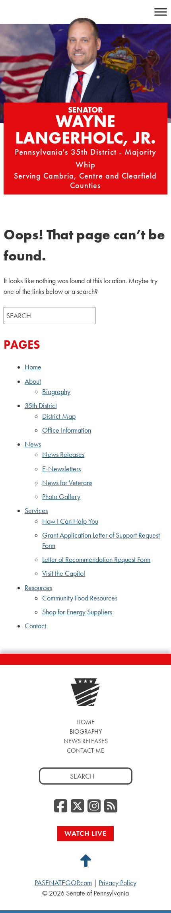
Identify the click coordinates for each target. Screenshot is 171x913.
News (33, 444)
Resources (38, 587)
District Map (59, 416)
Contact (35, 626)
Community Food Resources (79, 598)
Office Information (66, 430)
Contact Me (85, 750)
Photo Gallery (61, 496)
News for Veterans (67, 482)
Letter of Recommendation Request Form (96, 559)
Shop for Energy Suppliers (77, 612)
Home (33, 367)
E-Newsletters (61, 468)
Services (36, 510)
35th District (41, 405)
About (33, 381)
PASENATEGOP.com (63, 882)
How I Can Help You (70, 521)
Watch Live (85, 833)
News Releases (63, 454)
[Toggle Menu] (160, 12)
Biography (56, 391)
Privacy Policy (117, 882)
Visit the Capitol (63, 573)
